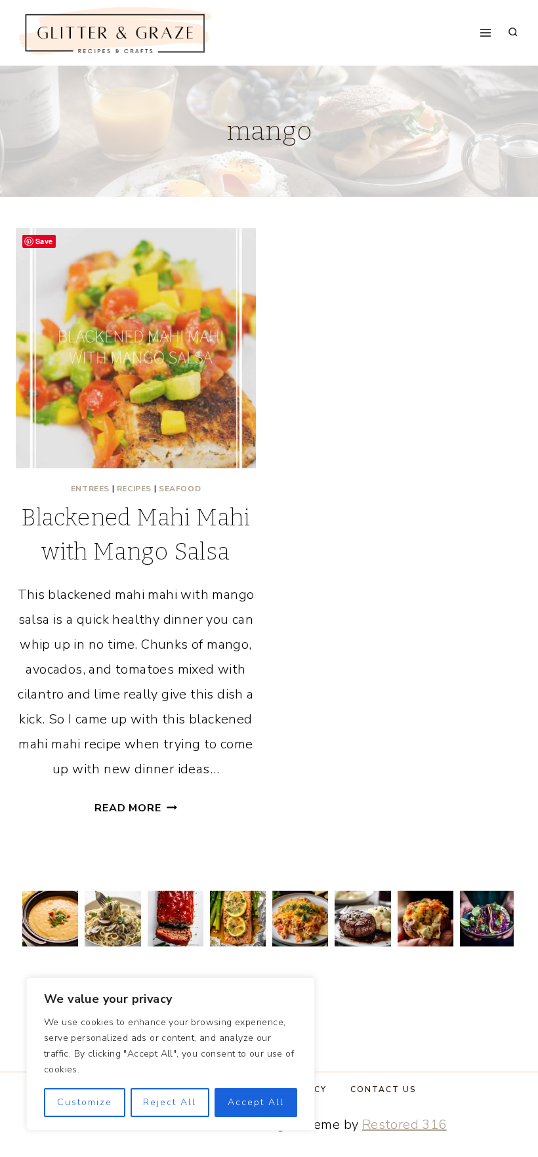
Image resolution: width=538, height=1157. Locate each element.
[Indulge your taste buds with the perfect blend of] (362, 918)
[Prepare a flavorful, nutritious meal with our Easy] (238, 918)
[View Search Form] (513, 33)
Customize (84, 1102)
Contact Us (383, 1089)
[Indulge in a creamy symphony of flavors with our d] (112, 918)
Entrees (90, 488)
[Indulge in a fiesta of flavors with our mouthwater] (300, 918)
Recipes (134, 488)
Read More (135, 808)
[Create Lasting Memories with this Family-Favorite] (175, 918)
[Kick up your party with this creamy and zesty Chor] (50, 918)
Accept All (256, 1102)
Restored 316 (404, 1124)
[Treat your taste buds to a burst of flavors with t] (425, 918)
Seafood (180, 488)
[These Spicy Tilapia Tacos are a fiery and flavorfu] (488, 918)
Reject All (169, 1102)
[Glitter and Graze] (114, 33)
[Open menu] (486, 32)
